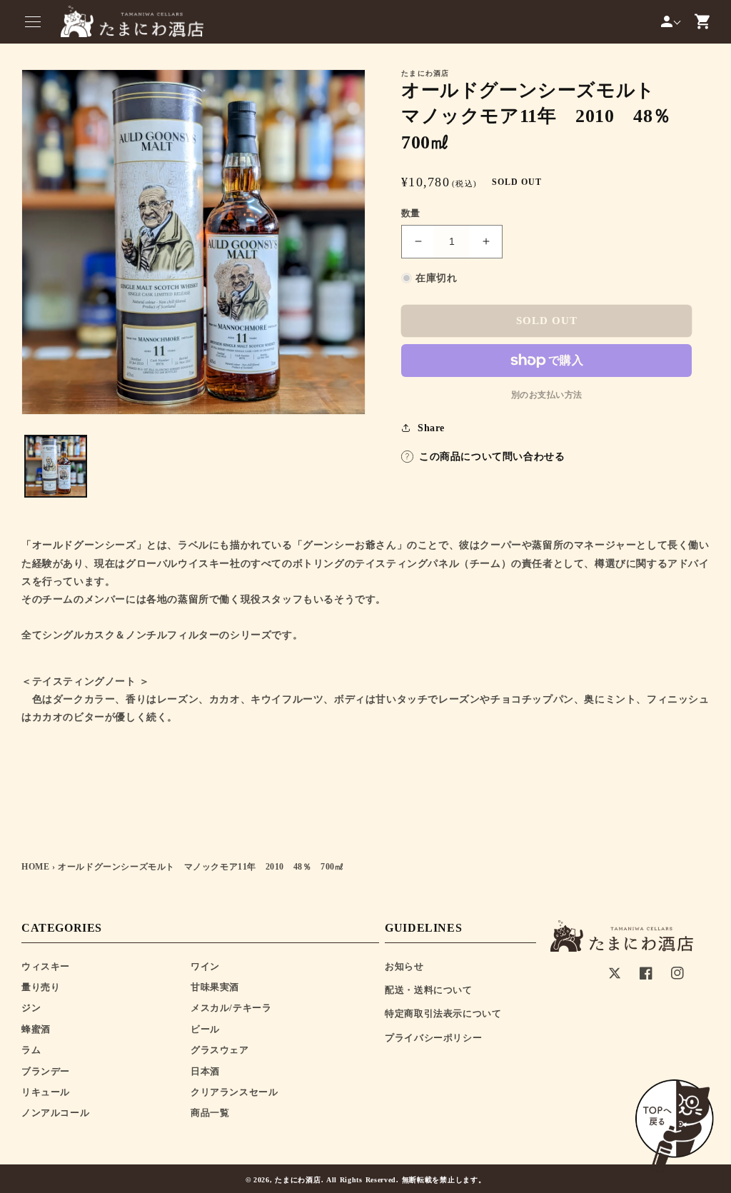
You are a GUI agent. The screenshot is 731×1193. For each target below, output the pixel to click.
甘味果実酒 (215, 987)
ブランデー (45, 1071)
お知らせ (404, 966)
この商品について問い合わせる (492, 456)
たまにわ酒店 (298, 1180)
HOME (35, 867)
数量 (410, 213)
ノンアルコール (55, 1112)
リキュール (45, 1092)
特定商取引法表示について (443, 1013)
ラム (31, 1049)
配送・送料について (428, 990)
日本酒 (205, 1071)
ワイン (205, 966)
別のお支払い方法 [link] (547, 395)
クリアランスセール (234, 1092)
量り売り (40, 987)
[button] (33, 21)
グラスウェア (220, 1049)
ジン (31, 1007)
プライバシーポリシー (433, 1037)
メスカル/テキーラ (231, 1007)
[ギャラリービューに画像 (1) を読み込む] (55, 466)
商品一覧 (210, 1112)
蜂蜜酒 (36, 1029)
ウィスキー (45, 966)
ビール (205, 1029)
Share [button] (431, 428)
